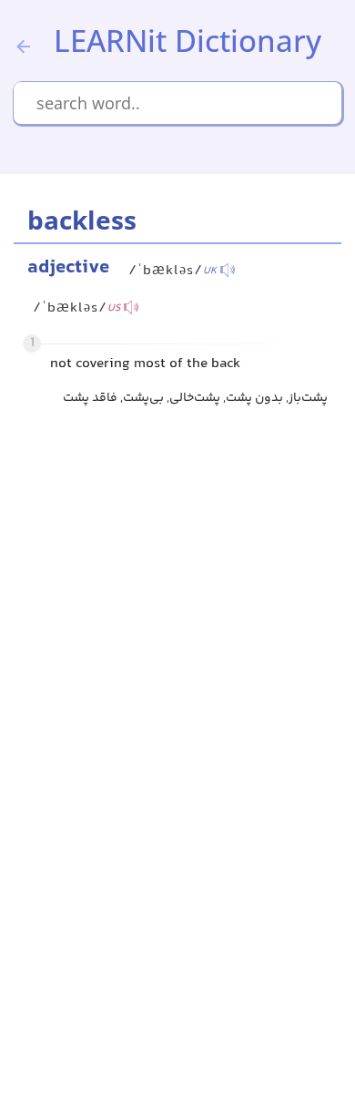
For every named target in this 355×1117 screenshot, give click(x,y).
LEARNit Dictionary (187, 40)
